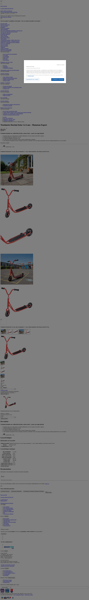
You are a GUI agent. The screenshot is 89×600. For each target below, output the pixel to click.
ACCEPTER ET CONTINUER (57, 79)
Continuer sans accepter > (61, 64)
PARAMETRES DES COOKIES (32, 79)
